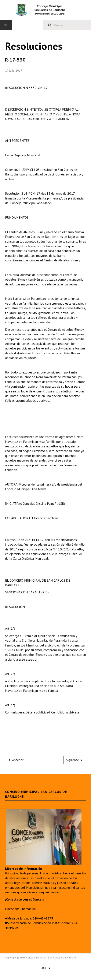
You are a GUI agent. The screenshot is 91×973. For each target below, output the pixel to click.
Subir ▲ (46, 967)
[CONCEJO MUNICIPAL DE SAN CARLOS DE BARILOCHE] (45, 10)
